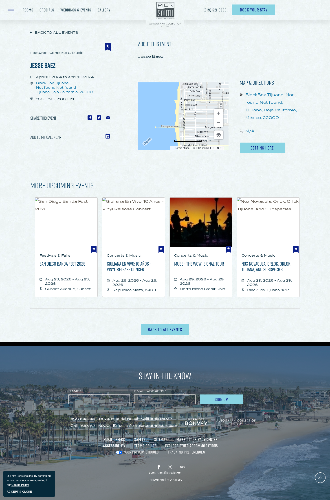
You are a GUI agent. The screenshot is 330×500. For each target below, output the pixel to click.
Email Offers (114, 439)
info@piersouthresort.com (151, 425)
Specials (47, 10)
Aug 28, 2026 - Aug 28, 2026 (134, 282)
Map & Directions (257, 82)
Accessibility (114, 445)
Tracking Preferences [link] (186, 452)
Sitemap (161, 439)
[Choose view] (218, 134)
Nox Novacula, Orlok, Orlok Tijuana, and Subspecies (266, 266)
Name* (74, 391)
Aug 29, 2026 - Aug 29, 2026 (202, 281)
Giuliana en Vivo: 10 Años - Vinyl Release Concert (129, 266)
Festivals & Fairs (55, 255)
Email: (119, 425)
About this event (154, 44)
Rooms (28, 10)
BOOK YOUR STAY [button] (254, 11)
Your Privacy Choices (140, 452)
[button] (12, 10)
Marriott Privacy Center (197, 439)
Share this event (43, 118)
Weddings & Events (75, 10)
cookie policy (20, 485)
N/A (249, 130)
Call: (74, 425)
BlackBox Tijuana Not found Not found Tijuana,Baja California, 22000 (64, 87)
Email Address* (150, 391)
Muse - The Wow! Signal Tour (199, 264)
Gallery (103, 10)
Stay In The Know (165, 375)
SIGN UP (228, 400)
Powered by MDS (165, 480)
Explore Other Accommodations (191, 445)
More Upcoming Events (62, 185)
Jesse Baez (42, 65)
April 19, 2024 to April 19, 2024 (65, 77)
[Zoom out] (218, 122)
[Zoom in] (218, 113)
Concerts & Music (124, 255)
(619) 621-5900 (215, 10)
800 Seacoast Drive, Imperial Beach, (121, 418)
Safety (139, 439)
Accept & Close (19, 491)
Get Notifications (165, 473)
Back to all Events (56, 32)
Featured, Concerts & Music (56, 53)
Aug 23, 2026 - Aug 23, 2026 (67, 281)
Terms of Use (145, 445)
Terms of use (182, 148)
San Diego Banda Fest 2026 (62, 264)
